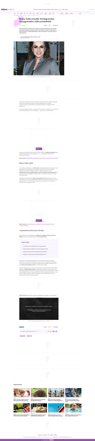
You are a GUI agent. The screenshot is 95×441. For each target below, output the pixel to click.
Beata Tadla (29, 335)
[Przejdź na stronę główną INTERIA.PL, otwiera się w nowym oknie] (4, 9)
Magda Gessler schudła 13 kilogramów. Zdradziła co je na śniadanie (42, 295)
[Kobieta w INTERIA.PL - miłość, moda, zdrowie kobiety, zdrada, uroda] (11, 9)
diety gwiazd (22, 335)
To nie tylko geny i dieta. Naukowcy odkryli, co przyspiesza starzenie (34, 246)
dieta (57, 152)
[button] (44, 9)
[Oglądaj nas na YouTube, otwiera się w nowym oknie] (53, 331)
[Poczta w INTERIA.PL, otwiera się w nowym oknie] (91, 9)
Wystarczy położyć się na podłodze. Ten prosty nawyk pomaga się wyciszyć (35, 248)
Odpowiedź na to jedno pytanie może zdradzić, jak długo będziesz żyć (34, 254)
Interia (14, 15)
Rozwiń (38, 148)
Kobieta (17, 15)
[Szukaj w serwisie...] (89, 9)
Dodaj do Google (31, 37)
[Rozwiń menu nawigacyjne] (93, 9)
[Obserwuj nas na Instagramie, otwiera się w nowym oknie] (55, 331)
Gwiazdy (20, 15)
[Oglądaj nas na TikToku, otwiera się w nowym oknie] (56, 331)
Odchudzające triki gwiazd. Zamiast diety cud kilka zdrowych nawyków (42, 158)
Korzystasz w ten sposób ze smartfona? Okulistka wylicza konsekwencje (35, 251)
